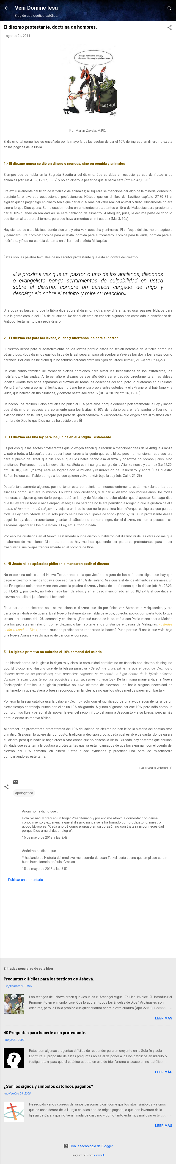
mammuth (99, 1155)
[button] (169, 28)
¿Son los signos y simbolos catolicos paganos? (48, 1086)
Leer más (163, 1018)
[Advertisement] (88, 918)
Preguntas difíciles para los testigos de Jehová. (49, 979)
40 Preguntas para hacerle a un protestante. (45, 1032)
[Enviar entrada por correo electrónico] (15, 784)
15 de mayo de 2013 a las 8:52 (45, 869)
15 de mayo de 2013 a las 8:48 (45, 837)
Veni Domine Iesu (36, 8)
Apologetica (24, 793)
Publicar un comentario (25, 880)
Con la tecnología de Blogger (91, 1146)
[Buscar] (169, 9)
